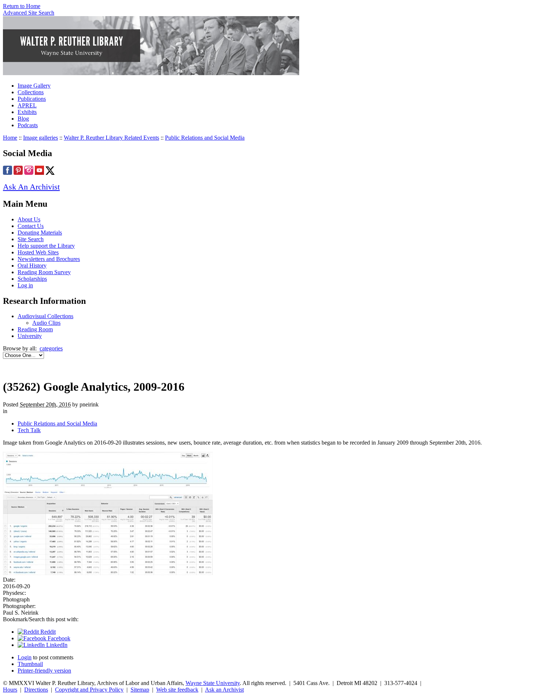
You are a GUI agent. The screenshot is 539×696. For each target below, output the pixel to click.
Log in (25, 285)
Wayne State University (213, 683)
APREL (27, 105)
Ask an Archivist (224, 689)
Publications (32, 99)
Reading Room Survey (44, 272)
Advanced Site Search (28, 13)
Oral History (32, 265)
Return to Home (21, 6)
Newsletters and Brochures (49, 259)
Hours (10, 689)
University (30, 336)
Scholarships (32, 279)
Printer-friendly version (44, 670)
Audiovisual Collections (45, 316)
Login (25, 657)
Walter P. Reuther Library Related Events (111, 138)
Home (10, 138)
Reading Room (35, 329)
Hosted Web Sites (38, 252)
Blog (23, 118)
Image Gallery (34, 85)
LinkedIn (56, 645)
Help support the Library (46, 246)
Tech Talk (29, 430)
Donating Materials (40, 232)
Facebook (58, 638)
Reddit (47, 632)
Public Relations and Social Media (205, 138)
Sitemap (140, 689)
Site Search (31, 239)
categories (51, 348)
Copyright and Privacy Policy (89, 689)
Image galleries (40, 138)
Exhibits (27, 112)
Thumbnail (30, 664)
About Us (29, 219)
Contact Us (31, 226)
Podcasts (28, 125)
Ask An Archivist (31, 186)
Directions (36, 689)
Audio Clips (46, 323)
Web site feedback (177, 689)
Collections (31, 92)
